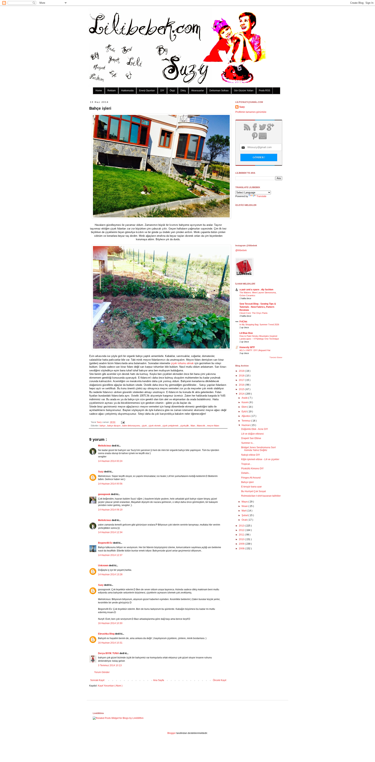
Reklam (111, 90)
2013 (242, 525)
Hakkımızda (127, 90)
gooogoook (104, 494)
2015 (242, 389)
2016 (242, 384)
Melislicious (105, 445)
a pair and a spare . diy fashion (256, 289)
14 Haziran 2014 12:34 (110, 532)
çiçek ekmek (155, 425)
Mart (244, 510)
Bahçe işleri (247, 482)
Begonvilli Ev (105, 542)
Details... (245, 473)
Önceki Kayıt (219, 680)
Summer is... (247, 443)
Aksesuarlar (197, 90)
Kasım (245, 402)
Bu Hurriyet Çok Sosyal (253, 491)
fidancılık (201, 425)
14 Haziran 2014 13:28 (110, 574)
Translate (261, 196)
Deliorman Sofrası (219, 90)
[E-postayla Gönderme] (122, 422)
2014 (242, 393)
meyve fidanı (213, 425)
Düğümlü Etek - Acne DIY (254, 429)
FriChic (243, 321)
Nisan (245, 506)
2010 (242, 539)
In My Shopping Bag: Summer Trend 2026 (259, 324)
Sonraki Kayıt (97, 680)
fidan (193, 425)
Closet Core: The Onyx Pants (253, 313)
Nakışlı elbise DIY (250, 454)
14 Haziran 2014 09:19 (110, 509)
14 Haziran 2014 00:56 (110, 483)
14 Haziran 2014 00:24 (110, 461)
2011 (242, 534)
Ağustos (246, 416)
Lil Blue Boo (246, 333)
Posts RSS (264, 90)
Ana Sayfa (158, 680)
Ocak (245, 519)
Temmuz (246, 420)
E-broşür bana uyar (251, 486)
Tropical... (246, 464)
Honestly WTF (247, 347)
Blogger (171, 733)
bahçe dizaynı (114, 425)
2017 (242, 380)
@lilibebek (241, 250)
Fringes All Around (251, 477)
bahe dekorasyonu (131, 425)
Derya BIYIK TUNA (109, 653)
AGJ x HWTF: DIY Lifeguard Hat (254, 350)
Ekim (244, 406)
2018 (242, 375)
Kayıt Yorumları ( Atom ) (110, 685)
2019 (242, 371)
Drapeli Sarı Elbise (251, 438)
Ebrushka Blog (106, 633)
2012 (242, 530)
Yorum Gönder (102, 672)
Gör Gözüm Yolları (243, 90)
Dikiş (183, 90)
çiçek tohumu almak (182, 363)
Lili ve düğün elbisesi (252, 433)
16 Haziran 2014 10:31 (110, 642)
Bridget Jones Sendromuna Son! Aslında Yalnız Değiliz (258, 449)
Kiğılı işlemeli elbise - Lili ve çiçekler (260, 459)
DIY (162, 90)
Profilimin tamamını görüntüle (250, 112)
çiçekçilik (184, 425)
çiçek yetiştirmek (170, 425)
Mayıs (245, 501)
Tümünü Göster (276, 357)
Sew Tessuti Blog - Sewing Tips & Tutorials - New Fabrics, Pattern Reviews (257, 306)
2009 (242, 543)
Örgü (172, 90)
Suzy (99, 422)
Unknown (103, 565)
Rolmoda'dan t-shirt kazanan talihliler (261, 495)
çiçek (144, 425)
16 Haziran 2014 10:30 (110, 623)
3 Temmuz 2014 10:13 (110, 665)
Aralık (245, 398)
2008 (242, 548)
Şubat (245, 515)
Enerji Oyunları (147, 90)
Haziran (246, 425)
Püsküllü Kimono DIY (252, 468)
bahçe (103, 425)
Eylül (244, 411)
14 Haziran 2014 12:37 (110, 555)
